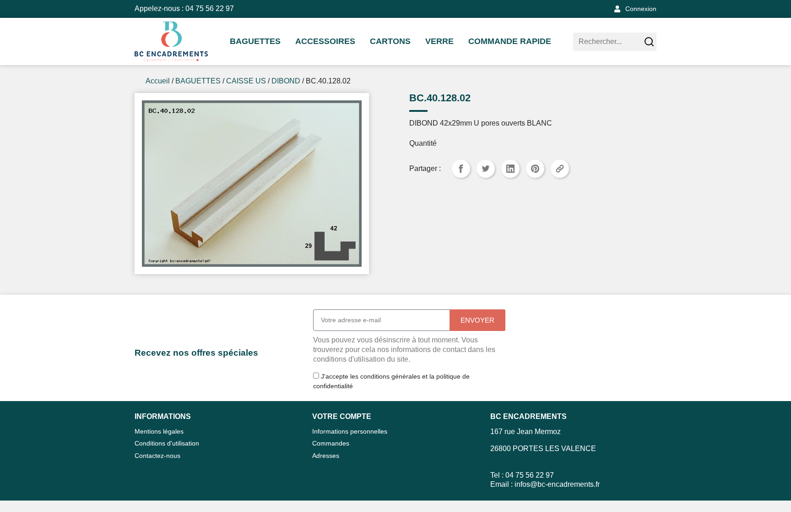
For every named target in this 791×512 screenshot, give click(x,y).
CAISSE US (246, 81)
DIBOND (285, 81)
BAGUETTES (255, 41)
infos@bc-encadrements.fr (557, 484)
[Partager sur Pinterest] (535, 169)
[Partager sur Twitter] (486, 169)
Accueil (158, 81)
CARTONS (390, 41)
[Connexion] (617, 9)
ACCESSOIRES (325, 41)
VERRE (439, 41)
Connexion (640, 8)
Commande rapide (509, 41)
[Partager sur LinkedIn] (510, 169)
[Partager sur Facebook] (461, 169)
